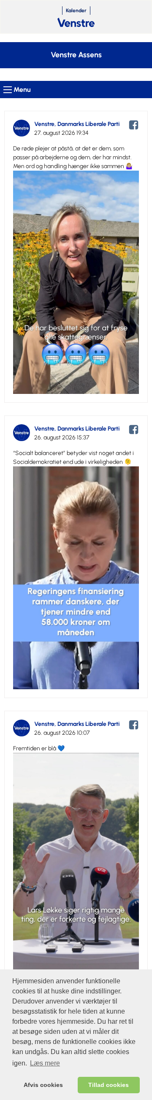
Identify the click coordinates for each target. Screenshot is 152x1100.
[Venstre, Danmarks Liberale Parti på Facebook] (133, 132)
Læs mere (45, 1063)
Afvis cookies (43, 1084)
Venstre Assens (76, 55)
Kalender (76, 10)
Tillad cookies (108, 1084)
